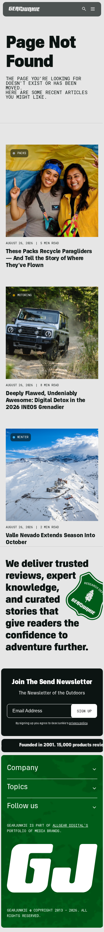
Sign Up (84, 711)
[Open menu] (91, 9)
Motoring (24, 295)
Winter (23, 437)
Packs (21, 153)
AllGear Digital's (70, 825)
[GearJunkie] (24, 9)
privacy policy (78, 723)
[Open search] (84, 9)
